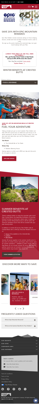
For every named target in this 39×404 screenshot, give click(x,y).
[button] (29, 7)
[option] (19, 289)
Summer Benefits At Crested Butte (15, 210)
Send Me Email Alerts (12, 364)
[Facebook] (9, 389)
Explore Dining (9, 158)
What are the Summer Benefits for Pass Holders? (18, 326)
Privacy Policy (5, 379)
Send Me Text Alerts (12, 367)
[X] (26, 389)
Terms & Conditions (7, 374)
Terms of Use (5, 376)
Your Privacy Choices (11, 385)
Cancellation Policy (6, 382)
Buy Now (20, 2)
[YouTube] (20, 389)
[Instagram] (15, 389)
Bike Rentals (9, 237)
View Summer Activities (12, 254)
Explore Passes (18, 63)
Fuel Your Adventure (16, 127)
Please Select (6, 79)
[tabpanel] (19, 126)
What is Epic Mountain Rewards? (14, 319)
